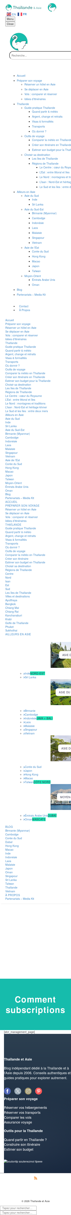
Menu (10, 19)
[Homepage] (31, 7)
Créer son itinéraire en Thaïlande (25, 377)
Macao (9, 471)
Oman (9, 490)
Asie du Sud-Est (14, 430)
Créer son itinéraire (16, 559)
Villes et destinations (17, 596)
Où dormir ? (12, 365)
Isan (7, 581)
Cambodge (12, 437)
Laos (8, 445)
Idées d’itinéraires (16, 339)
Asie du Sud (12, 418)
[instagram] (28, 1091)
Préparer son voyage (17, 324)
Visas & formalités (16, 358)
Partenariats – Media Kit (19, 498)
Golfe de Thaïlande (16, 623)
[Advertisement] (35, 941)
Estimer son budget (18, 1149)
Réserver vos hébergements (25, 1107)
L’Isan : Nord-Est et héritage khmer (26, 407)
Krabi (8, 619)
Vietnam (10, 456)
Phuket (9, 627)
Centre (9, 574)
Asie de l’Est (12, 460)
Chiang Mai (12, 608)
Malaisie (10, 449)
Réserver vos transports (22, 1112)
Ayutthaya (11, 600)
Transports (11, 362)
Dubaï (8, 842)
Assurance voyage (18, 1121)
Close (10, 24)
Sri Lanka (11, 426)
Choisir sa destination (18, 384)
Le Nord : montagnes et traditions (25, 403)
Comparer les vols (17, 1117)
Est (7, 585)
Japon (9, 475)
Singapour (11, 453)
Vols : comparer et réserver (21, 335)
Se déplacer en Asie (17, 331)
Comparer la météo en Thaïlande (25, 373)
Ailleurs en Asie (14, 415)
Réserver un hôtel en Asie (20, 328)
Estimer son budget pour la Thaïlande (28, 381)
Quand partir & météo (18, 350)
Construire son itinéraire (22, 1144)
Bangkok (10, 604)
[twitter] (17, 1091)
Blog (8, 494)
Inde (8, 422)
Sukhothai (11, 630)
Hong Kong (12, 468)
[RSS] (35, 1178)
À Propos (12, 895)
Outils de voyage (15, 369)
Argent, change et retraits (20, 354)
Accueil (9, 320)
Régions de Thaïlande (18, 392)
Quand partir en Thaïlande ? (25, 1139)
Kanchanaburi (13, 615)
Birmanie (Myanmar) (17, 434)
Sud (7, 589)
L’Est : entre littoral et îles (20, 399)
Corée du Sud (13, 464)
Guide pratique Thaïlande (20, 347)
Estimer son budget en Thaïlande (25, 562)
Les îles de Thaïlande (18, 388)
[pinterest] (38, 1091)
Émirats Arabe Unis (16, 487)
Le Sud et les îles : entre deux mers (26, 411)
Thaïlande (11, 343)
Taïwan (9, 479)
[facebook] (7, 1091)
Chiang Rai (12, 611)
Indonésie (11, 441)
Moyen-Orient (13, 483)
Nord (8, 577)
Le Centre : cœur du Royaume (23, 396)
